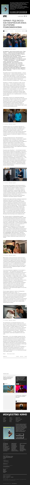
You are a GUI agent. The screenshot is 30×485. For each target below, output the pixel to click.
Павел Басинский (5, 444)
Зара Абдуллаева (5, 443)
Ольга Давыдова (5, 447)
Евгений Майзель (13, 447)
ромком (25, 222)
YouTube (4, 470)
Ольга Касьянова (13, 444)
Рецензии (6, 383)
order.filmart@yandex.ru (6, 466)
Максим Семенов (22, 445)
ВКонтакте (4, 469)
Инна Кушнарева (13, 445)
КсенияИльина (19, 401)
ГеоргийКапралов (7, 384)
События (4, 421)
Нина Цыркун (22, 450)
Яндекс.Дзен (5, 471)
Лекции (10, 420)
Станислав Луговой (14, 446)
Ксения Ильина (5, 450)
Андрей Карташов (13, 443)
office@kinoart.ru (5, 463)
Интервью (4, 420)
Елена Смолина (22, 446)
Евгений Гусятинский (6, 446)
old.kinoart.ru (14, 483)
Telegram (4, 472)
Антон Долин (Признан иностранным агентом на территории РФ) (6, 449)
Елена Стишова (22, 447)
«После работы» (8, 232)
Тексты (10, 421)
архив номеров (18, 420)
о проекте (17, 421)
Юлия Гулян (4, 445)
